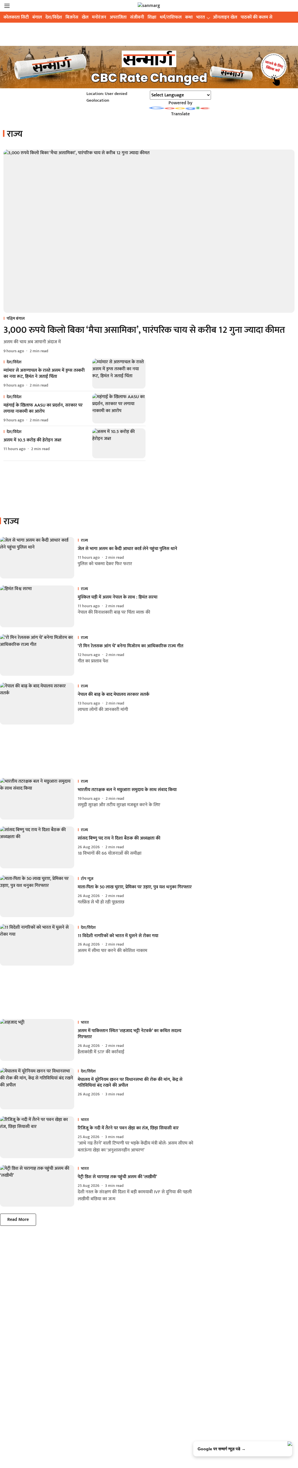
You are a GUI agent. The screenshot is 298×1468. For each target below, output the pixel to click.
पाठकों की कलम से (256, 17)
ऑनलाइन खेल (225, 17)
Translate (180, 114)
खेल (85, 17)
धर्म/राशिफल (171, 17)
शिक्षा (152, 17)
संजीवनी (137, 17)
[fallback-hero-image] (149, 231)
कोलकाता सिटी (16, 17)
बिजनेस (71, 17)
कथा (189, 17)
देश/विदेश (53, 17)
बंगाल (37, 17)
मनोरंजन (99, 17)
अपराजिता (118, 17)
